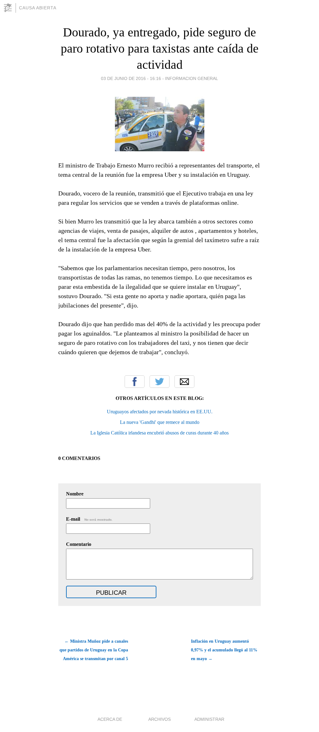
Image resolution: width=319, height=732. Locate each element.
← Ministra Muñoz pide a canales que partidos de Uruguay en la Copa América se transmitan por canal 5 (94, 650)
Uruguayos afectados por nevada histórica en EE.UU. (159, 411)
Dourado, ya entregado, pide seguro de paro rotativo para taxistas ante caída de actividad (160, 48)
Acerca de (110, 719)
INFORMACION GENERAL (191, 78)
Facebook (135, 381)
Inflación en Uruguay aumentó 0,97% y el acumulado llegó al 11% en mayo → (224, 650)
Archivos (159, 719)
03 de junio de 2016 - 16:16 (131, 78)
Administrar (209, 719)
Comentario (78, 544)
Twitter (159, 381)
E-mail (89, 519)
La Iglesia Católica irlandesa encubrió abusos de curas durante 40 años (159, 432)
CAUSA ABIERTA (37, 7)
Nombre (74, 493)
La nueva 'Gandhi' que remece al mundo (159, 422)
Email (184, 381)
